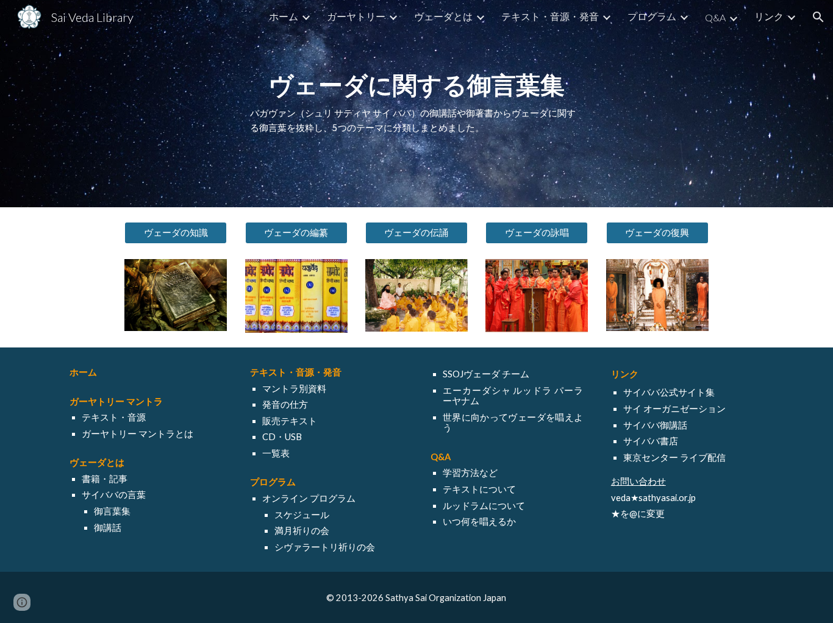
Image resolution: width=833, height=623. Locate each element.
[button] (818, 17)
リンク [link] (769, 16)
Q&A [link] (715, 17)
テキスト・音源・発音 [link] (550, 16)
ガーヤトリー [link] (356, 16)
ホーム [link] (283, 16)
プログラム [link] (651, 16)
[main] (416, 104)
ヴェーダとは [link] (443, 16)
